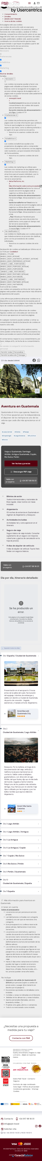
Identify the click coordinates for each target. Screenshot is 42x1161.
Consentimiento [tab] (10, 14)
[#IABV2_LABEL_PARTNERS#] (12, 279)
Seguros (16, 1081)
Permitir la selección (9, 355)
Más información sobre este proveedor (24, 186)
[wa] (39, 360)
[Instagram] (36, 1126)
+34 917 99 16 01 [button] (29, 480)
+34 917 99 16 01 (25, 1118)
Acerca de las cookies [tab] (13, 21)
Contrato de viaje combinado (24, 1084)
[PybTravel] (11, 3)
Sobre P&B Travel (19, 1079)
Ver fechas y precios (21, 463)
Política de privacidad (31, 1087)
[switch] (0, 59)
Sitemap (35, 1089)
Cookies (16, 1091)
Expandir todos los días (12, 648)
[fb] (34, 360)
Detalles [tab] (7, 16)
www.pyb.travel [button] (15, 99)
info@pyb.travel (10, 1123)
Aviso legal (17, 1087)
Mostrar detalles (6, 74)
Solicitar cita (8, 1129)
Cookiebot (14, 252)
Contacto (31, 1079)
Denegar (22, 355)
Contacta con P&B (21, 1038)
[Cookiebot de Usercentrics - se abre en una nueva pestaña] (21, 12)
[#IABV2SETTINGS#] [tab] (12, 19)
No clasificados (12, 231)
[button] (21, 381)
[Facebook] (40, 1126)
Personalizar (19, 352)
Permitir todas (6, 352)
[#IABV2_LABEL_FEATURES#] (12, 271)
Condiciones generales (21, 1089)
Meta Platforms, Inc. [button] (17, 182)
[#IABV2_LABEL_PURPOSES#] (12, 264)
